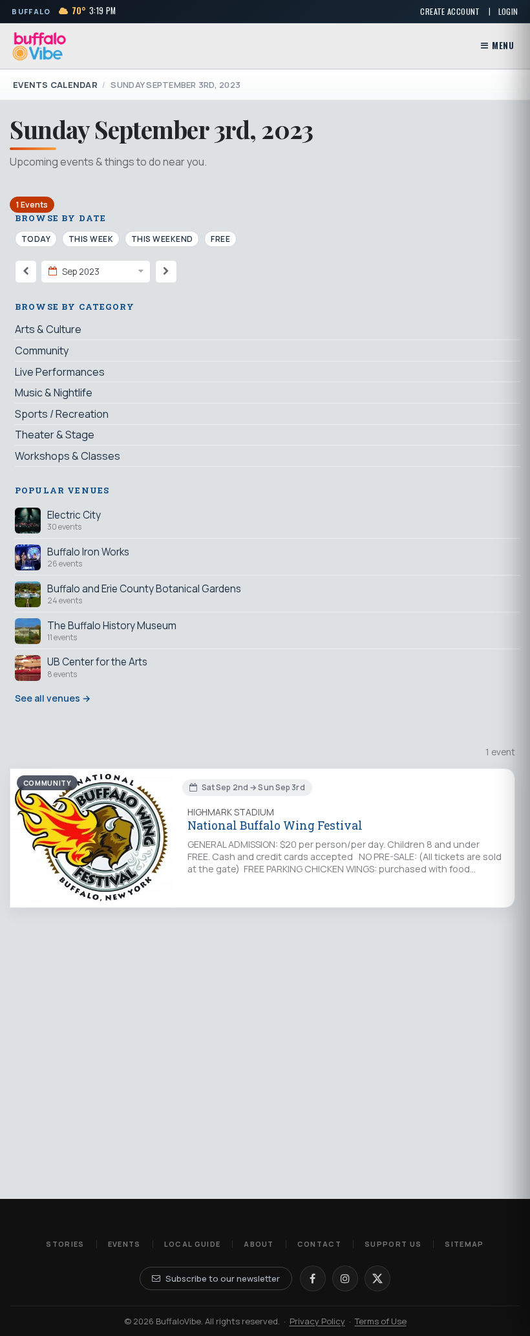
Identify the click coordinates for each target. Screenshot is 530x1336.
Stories (65, 1244)
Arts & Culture (48, 329)
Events (124, 1244)
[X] (377, 1278)
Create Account (450, 11)
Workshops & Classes (67, 456)
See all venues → (52, 698)
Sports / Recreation (62, 414)
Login (508, 11)
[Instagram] (345, 1278)
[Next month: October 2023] (166, 271)
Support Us (393, 1244)
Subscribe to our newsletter (222, 1278)
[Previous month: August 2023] (26, 271)
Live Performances (60, 372)
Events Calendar (55, 85)
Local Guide (192, 1244)
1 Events (32, 204)
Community (42, 350)
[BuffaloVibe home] (39, 46)
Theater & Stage (54, 434)
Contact (319, 1244)
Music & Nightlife (53, 392)
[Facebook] (313, 1278)
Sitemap (464, 1244)
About (259, 1244)
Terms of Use (381, 1321)
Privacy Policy (317, 1321)
